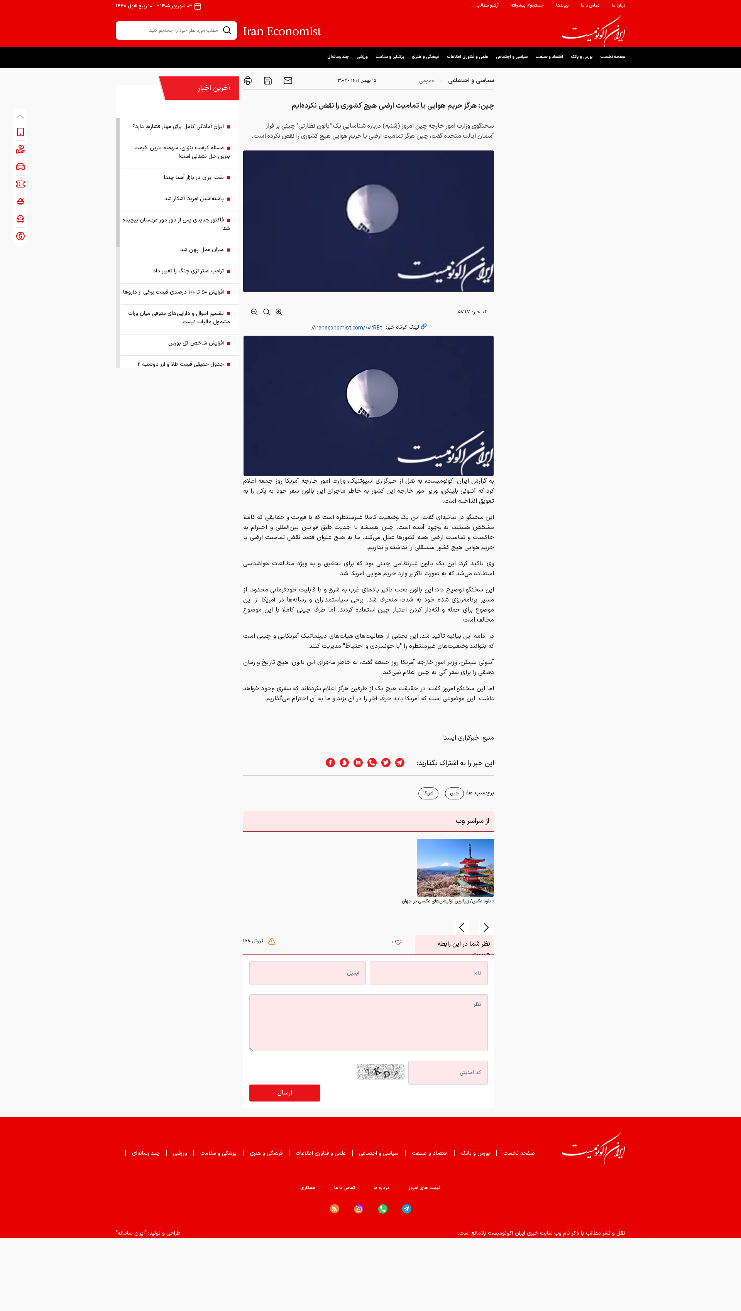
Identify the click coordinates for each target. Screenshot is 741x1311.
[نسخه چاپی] (247, 80)
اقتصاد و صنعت (549, 57)
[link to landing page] (593, 31)
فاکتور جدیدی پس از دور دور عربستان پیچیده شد (176, 224)
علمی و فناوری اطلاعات (467, 57)
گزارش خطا (254, 941)
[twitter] (384, 763)
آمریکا (428, 793)
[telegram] (404, 763)
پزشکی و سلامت (390, 57)
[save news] (267, 80)
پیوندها (562, 5)
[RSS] (334, 1208)
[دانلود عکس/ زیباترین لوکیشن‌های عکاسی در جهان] (455, 868)
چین (454, 793)
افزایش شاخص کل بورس (196, 343)
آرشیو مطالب (487, 5)
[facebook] (328, 763)
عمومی (426, 81)
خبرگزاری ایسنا (461, 738)
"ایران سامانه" (131, 1233)
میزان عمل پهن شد (202, 250)
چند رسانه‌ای (338, 57)
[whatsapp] (370, 763)
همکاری (308, 1187)
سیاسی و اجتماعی (512, 57)
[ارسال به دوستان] (287, 80)
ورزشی (362, 57)
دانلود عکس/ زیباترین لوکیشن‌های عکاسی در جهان (448, 901)
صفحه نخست (612, 57)
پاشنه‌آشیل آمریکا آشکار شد (194, 199)
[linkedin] (356, 763)
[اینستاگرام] (359, 1209)
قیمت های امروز (424, 1187)
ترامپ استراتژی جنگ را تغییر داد (188, 271)
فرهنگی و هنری (425, 57)
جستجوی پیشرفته (527, 5)
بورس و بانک (581, 57)
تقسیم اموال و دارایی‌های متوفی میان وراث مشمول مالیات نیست (179, 317)
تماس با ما (590, 5)
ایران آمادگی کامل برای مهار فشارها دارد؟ (178, 127)
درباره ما (618, 5)
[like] (398, 943)
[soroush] (342, 763)
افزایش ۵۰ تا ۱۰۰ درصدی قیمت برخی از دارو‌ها (173, 292)
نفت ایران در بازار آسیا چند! (194, 178)
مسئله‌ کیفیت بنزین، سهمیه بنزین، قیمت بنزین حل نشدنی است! (182, 152)
